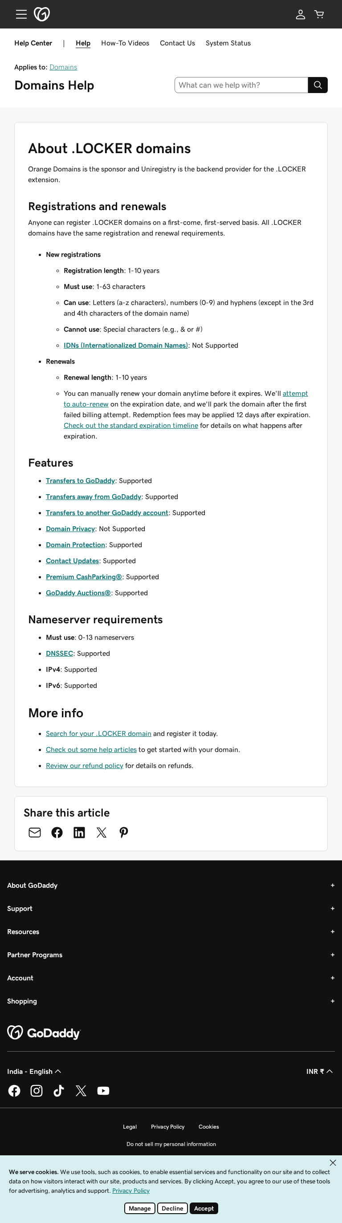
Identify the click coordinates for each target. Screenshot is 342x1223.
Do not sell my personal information (171, 1144)
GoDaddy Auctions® (78, 592)
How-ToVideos (125, 42)
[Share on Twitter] (101, 832)
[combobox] (242, 85)
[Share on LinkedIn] (79, 832)
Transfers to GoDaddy (80, 480)
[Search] (318, 85)
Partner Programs (34, 954)
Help (83, 42)
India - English (30, 1071)
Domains (63, 66)
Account (20, 977)
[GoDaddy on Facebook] (14, 1095)
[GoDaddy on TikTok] (59, 1095)
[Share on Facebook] (57, 832)
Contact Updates (72, 560)
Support (20, 908)
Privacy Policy (167, 1127)
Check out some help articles (91, 749)
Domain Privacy (70, 528)
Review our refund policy (84, 765)
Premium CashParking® (84, 576)
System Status (228, 42)
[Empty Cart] (319, 14)
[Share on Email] (35, 832)
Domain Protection (75, 544)
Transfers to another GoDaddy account (107, 512)
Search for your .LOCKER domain (98, 733)
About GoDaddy (32, 885)
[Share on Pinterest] (124, 832)
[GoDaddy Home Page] (44, 1032)
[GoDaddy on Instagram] (36, 1095)
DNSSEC (59, 653)
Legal (130, 1127)
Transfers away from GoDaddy (93, 496)
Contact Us (177, 42)
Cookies (209, 1127)
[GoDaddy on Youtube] (103, 1095)
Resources (23, 931)
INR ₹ (315, 1071)
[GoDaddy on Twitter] (81, 1095)
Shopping (22, 1000)
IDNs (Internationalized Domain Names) (126, 345)
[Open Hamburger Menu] (17, 14)
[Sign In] (300, 14)
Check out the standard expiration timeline (131, 425)
